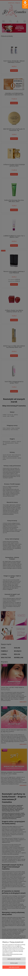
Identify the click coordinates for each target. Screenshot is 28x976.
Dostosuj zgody (14, 963)
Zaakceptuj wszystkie (14, 967)
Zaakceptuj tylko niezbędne (14, 959)
